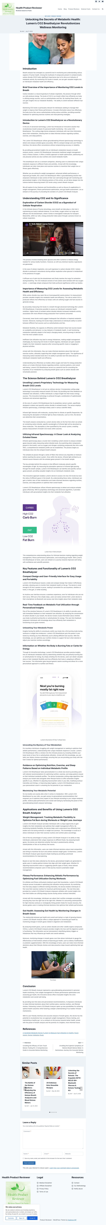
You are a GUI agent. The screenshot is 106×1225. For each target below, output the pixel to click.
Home (60, 9)
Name (26, 1154)
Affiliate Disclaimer (45, 1186)
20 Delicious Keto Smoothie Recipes (52, 1085)
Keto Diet (47, 16)
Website (68, 1154)
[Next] (81, 1089)
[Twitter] (99, 1)
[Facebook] (96, 1)
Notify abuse (78, 1189)
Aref (23, 31)
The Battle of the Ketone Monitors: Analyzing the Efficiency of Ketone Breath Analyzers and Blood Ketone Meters (30, 1093)
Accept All (32, 1218)
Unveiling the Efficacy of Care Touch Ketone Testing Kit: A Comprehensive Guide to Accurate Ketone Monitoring (35, 1046)
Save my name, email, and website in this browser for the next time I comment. (48, 1158)
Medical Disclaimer (45, 1183)
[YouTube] (102, 1)
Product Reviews (73, 9)
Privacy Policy (43, 1189)
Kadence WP (72, 1220)
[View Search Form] (102, 9)
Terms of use (43, 1192)
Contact (76, 1183)
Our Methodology (80, 1186)
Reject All (21, 1218)
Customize (11, 1218)
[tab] (49, 1112)
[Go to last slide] (25, 1089)
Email (46, 1154)
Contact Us (96, 9)
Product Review (56, 16)
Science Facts (85, 9)
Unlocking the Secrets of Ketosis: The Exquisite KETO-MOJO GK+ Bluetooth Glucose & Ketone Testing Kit (74, 1080)
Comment (27, 1131)
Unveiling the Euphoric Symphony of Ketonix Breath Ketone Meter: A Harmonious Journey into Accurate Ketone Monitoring (69, 1047)
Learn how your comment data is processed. (64, 1168)
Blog (65, 9)
